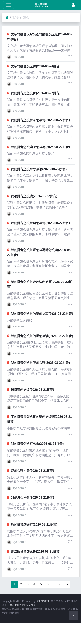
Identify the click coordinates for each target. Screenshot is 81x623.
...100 (57, 584)
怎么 (26, 17)
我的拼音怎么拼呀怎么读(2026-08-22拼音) (40, 362)
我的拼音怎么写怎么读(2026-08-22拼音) (39, 169)
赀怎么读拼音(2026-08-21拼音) (32, 470)
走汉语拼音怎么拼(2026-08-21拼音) (35, 551)
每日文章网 (42, 601)
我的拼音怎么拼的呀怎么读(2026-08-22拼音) (42, 336)
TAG (15, 17)
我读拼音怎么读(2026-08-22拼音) (34, 196)
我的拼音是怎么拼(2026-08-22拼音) (35, 93)
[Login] (73, 5)
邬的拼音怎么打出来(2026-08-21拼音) (37, 443)
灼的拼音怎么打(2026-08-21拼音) (34, 524)
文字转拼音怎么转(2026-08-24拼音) (35, 66)
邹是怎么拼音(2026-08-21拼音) (32, 497)
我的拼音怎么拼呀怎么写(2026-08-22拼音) (40, 120)
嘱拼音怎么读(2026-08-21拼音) (32, 389)
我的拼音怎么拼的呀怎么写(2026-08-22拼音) (42, 313)
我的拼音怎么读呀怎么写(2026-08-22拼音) (40, 147)
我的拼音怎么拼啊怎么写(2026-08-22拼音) (40, 223)
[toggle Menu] (8, 5)
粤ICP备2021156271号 (23, 605)
